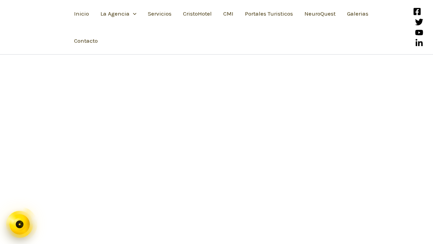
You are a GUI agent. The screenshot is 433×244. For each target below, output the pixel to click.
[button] (133, 13)
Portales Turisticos (269, 13)
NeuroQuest (320, 13)
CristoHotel (197, 13)
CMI (228, 13)
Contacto (86, 40)
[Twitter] (419, 22)
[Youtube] (419, 32)
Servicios (160, 13)
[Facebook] (417, 11)
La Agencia (115, 13)
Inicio (81, 13)
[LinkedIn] (419, 43)
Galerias (357, 13)
